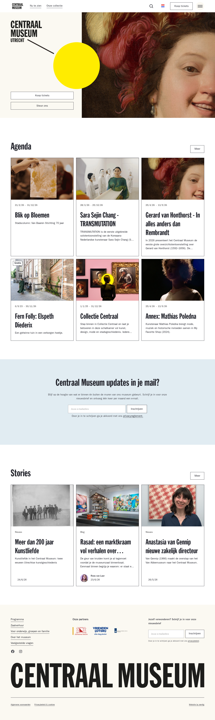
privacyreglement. (133, 416)
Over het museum (21, 637)
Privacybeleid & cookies (44, 705)
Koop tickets (181, 6)
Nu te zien (35, 6)
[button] (163, 6)
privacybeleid (193, 641)
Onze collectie (54, 6)
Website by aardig (196, 705)
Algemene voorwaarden (20, 705)
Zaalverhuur (17, 625)
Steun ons (42, 106)
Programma (17, 619)
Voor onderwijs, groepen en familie (30, 631)
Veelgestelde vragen (22, 643)
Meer (197, 149)
